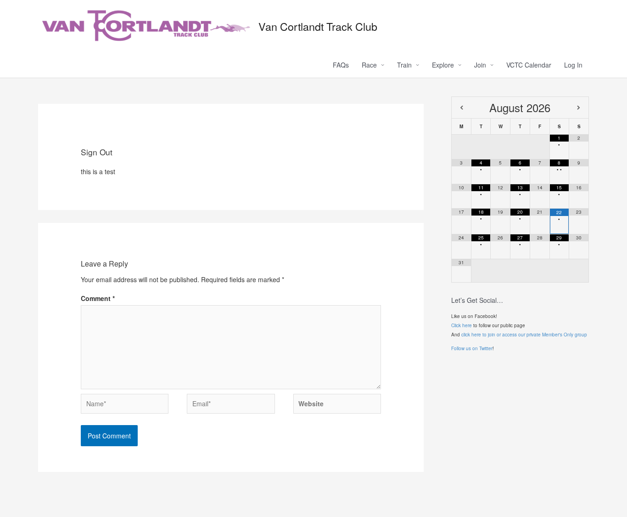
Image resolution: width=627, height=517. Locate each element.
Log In (573, 64)
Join (480, 64)
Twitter (486, 348)
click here (471, 334)
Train (404, 64)
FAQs (341, 64)
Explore (443, 64)
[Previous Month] (461, 108)
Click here (461, 325)
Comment (98, 298)
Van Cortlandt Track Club (317, 26)
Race (369, 64)
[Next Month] (578, 108)
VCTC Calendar (528, 64)
